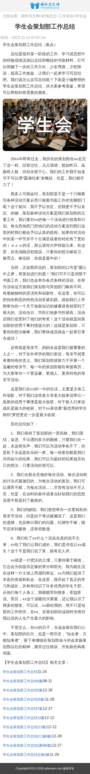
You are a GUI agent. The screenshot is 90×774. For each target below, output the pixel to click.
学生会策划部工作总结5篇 (23, 690)
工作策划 (66, 16)
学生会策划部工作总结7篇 (23, 708)
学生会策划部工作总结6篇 (23, 681)
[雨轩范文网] (45, 5)
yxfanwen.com (53, 768)
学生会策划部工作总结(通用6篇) (27, 745)
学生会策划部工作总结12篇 (24, 718)
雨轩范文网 (30, 16)
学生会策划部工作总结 (20, 672)
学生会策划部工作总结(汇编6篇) (27, 736)
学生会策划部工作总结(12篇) (25, 727)
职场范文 (49, 16)
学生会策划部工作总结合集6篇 (26, 755)
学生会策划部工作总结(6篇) (24, 699)
